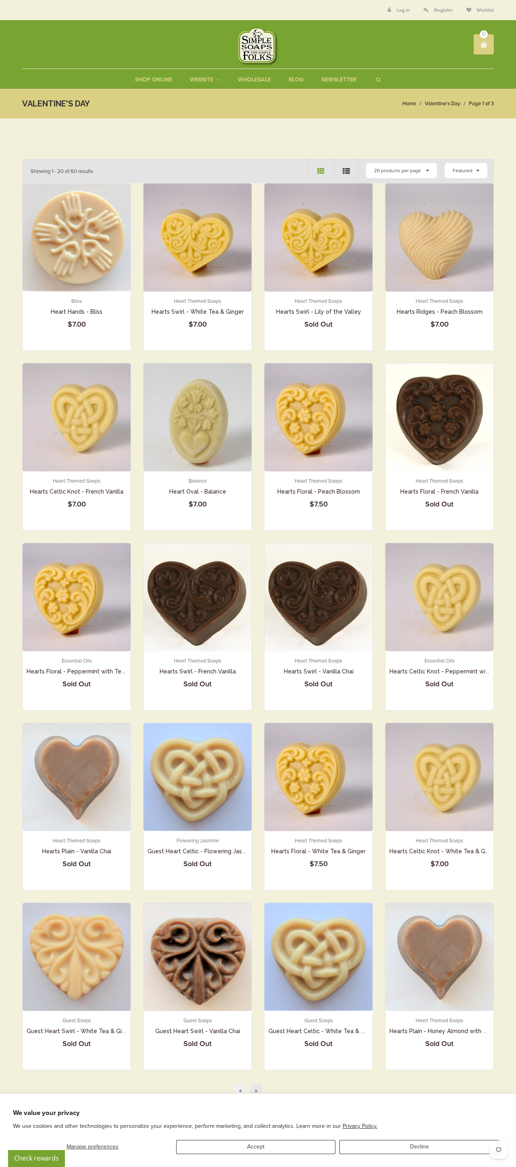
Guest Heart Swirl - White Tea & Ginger (80, 1031)
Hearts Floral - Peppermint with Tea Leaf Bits (88, 671)
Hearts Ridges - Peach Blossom (440, 311)
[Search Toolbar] (377, 79)
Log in (403, 10)
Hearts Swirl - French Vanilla (198, 671)
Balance (198, 481)
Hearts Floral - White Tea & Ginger (318, 851)
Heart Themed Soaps (197, 301)
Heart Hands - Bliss (76, 311)
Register (443, 10)
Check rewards (36, 1158)
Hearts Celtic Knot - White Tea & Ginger (444, 851)
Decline (419, 1146)
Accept (255, 1146)
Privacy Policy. (360, 1126)
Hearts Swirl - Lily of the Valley (318, 311)
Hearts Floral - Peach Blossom (318, 491)
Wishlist (484, 10)
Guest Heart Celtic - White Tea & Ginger (323, 1031)
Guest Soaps (76, 1020)
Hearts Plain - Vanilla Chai (76, 851)
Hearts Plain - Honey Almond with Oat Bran (448, 1031)
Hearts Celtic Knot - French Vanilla (76, 491)
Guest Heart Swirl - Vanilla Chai (197, 1031)
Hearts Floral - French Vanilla (439, 491)
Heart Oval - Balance (197, 491)
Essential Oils (77, 661)
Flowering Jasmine (198, 841)
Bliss (76, 301)
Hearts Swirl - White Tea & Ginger (198, 311)
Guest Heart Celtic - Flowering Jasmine (201, 851)
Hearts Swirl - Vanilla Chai (319, 671)
